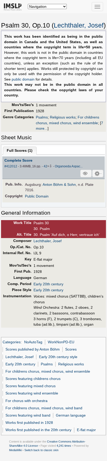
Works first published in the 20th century (38, 430)
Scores (71, 349)
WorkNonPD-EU (61, 342)
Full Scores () (19, 150)
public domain (23, 79)
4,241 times (64, 445)
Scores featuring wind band (27, 415)
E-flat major (86, 430)
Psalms (42, 117)
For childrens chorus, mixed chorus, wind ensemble (47, 371)
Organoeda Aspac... (69, 166)
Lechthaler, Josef (79, 25)
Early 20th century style (58, 357)
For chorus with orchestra (26, 401)
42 (45, 166)
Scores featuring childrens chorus (33, 379)
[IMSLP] (14, 6)
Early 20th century (48, 284)
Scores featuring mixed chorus (30, 386)
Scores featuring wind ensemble (31, 393)
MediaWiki (15, 450)
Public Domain (37, 196)
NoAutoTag (33, 342)
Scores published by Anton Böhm (32, 349)
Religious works (63, 117)
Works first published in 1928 (29, 422)
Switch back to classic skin (41, 450)
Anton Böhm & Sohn (59, 184)
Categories (12, 342)
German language (71, 415)
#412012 (10, 166)
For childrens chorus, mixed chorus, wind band (43, 408)
